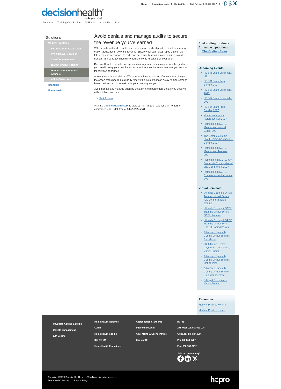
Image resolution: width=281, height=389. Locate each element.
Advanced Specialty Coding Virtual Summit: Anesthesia (217, 236)
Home (144, 4)
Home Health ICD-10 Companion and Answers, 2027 (218, 175)
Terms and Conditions (59, 380)
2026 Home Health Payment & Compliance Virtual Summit (217, 248)
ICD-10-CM (100, 340)
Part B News (106, 98)
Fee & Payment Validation (66, 48)
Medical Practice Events (212, 310)
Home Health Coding (105, 334)
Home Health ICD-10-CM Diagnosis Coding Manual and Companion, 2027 (218, 163)
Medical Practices (58, 43)
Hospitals (53, 85)
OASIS (97, 327)
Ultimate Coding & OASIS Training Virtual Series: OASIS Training (218, 212)
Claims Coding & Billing (64, 65)
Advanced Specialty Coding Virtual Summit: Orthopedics (217, 260)
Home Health (55, 90)
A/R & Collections (61, 79)
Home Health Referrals (106, 321)
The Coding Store (214, 51)
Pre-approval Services (64, 54)
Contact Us (179, 4)
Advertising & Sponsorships (151, 334)
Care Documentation (63, 59)
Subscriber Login (160, 4)
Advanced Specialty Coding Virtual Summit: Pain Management (217, 272)
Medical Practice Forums (212, 304)
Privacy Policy (80, 380)
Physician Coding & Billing (67, 324)
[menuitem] (48, 22)
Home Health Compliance (108, 346)
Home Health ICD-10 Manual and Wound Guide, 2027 (215, 127)
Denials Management (64, 330)
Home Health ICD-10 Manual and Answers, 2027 (216, 151)
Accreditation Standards (149, 321)
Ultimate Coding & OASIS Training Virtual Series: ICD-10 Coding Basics (218, 224)
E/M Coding (59, 336)
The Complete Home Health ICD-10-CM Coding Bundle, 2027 (218, 139)
